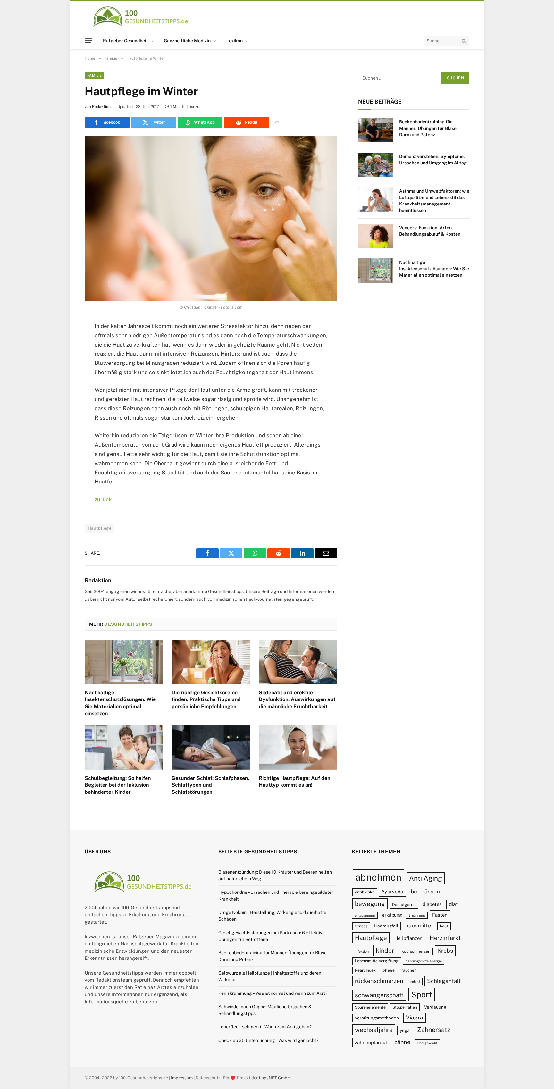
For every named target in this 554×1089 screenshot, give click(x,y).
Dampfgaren (404, 904)
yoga (405, 1030)
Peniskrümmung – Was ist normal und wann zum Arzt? (272, 993)
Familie (94, 75)
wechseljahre (374, 1029)
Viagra (414, 1017)
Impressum (182, 1078)
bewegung (370, 903)
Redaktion (101, 107)
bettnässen (425, 891)
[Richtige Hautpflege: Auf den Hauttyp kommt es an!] (298, 747)
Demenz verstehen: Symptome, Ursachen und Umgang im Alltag (433, 159)
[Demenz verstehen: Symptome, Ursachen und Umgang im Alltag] (375, 165)
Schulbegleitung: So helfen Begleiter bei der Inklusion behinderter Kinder (118, 785)
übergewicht (427, 1043)
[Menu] (88, 41)
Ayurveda (392, 892)
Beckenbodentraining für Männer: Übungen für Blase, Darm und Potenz (428, 128)
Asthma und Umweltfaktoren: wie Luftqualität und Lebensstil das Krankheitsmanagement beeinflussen (434, 200)
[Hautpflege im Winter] (211, 218)
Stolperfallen (404, 1007)
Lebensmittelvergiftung (377, 961)
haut (444, 926)
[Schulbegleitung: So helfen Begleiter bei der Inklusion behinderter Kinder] (124, 747)
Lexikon (234, 40)
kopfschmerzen (416, 951)
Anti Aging (425, 878)
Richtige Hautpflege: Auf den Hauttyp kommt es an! (294, 781)
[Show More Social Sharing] (277, 122)
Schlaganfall (443, 981)
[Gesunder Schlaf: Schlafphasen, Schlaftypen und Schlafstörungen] (211, 747)
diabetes (432, 904)
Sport (421, 994)
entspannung (365, 915)
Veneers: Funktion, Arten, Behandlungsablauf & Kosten (429, 231)
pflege (388, 970)
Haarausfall (386, 925)
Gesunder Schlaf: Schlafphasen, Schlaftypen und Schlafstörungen (210, 785)
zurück (103, 499)
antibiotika (364, 892)
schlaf (415, 982)
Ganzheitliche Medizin (187, 40)
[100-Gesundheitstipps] (141, 17)
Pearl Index (365, 970)
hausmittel (419, 925)
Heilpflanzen (408, 938)
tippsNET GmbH (274, 1078)
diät (453, 904)
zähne (402, 1042)
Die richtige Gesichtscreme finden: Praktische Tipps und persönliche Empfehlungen (206, 700)
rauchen (408, 970)
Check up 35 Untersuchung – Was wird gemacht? (268, 1040)
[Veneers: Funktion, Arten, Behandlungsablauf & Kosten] (375, 236)
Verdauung (435, 1006)
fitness (361, 926)
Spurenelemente (370, 1007)
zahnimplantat (371, 1042)
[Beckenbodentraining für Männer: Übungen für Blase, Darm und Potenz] (375, 130)
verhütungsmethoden (377, 1017)
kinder (385, 950)
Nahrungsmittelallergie (423, 961)
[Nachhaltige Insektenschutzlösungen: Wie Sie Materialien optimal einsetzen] (124, 662)
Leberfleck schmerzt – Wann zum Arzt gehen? (265, 1026)
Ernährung (416, 915)
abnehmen (378, 877)
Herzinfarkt (445, 937)
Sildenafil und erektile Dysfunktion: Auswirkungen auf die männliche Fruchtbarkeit (297, 700)
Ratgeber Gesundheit (125, 40)
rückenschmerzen (379, 980)
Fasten (440, 914)
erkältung (392, 914)
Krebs (445, 950)
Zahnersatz (433, 1029)
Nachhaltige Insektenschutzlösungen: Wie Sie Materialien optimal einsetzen (120, 703)
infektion (362, 951)
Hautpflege (99, 528)
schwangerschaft (379, 995)
